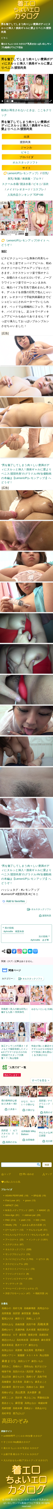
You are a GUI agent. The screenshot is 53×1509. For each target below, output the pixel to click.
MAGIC (42, 1210)
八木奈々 (12, 1109)
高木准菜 (31, 1329)
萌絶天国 (39, 1293)
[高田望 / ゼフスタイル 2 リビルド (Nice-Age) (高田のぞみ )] (9, 1125)
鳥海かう (39, 1371)
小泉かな (30, 1109)
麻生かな (33, 1344)
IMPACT (9, 1205)
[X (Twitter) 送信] (9, 951)
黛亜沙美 (32, 1334)
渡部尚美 (46, 915)
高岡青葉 (6, 1313)
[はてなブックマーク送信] (30, 951)
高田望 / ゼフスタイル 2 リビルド (9, 1133)
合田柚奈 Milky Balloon (28, 1132)
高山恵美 (20, 1392)
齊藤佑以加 (43, 1397)
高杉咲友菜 (22, 1339)
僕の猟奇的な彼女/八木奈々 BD (9, 1102)
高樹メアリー (9, 1355)
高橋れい (17, 1366)
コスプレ (38, 189)
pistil (23, 1220)
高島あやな (41, 1408)
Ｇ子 (15, 1334)
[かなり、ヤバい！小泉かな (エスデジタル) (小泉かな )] (28, 1096)
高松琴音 (6, 1413)
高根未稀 (17, 1408)
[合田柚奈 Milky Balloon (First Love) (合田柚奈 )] (28, 1126)
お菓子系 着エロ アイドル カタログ (21, 1454)
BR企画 (37, 1195)
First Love (10, 1200)
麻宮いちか (37, 1361)
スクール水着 (10, 184)
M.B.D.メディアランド (16, 1210)
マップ (47, 1174)
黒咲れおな (7, 1324)
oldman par (30, 1215)
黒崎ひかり (7, 1329)
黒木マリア (21, 1344)
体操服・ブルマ (32, 178)
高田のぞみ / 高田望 (23, 1371)
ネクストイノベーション (17, 1269)
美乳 (10, 178)
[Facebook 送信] (14, 951)
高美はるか (7, 1350)
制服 (17, 178)
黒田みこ (6, 1366)
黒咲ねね (28, 1366)
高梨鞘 (18, 1350)
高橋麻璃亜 (30, 1308)
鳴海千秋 (6, 1371)
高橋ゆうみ (32, 1386)
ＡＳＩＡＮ (32, 1355)
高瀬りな (28, 1381)
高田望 (16, 1313)
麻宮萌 (22, 1334)
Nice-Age (9, 1215)
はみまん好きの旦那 (32, 1225)
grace (28, 1200)
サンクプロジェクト (15, 1254)
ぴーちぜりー (12, 1229)
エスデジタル (12, 1244)
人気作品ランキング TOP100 (25, 194)
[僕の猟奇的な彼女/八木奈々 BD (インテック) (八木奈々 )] (9, 1095)
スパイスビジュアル (15, 1259)
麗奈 (42, 1386)
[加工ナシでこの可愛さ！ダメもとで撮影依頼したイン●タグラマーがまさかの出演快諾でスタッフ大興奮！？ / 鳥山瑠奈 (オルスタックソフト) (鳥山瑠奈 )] (15, 1041)
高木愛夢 (32, 1392)
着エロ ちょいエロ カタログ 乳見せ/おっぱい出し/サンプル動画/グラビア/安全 (26, 45)
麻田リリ (20, 1318)
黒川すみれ (19, 1386)
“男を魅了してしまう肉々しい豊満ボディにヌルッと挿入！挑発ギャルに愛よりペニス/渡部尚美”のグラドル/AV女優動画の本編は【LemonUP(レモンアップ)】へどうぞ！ (26, 473)
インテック (34, 1239)
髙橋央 (36, 1313)
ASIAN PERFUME (14, 1195)
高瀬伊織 (20, 1329)
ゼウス (41, 1259)
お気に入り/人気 (10, 1182)
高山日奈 (6, 1376)
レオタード (24, 189)
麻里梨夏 (26, 1313)
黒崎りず (31, 1376)
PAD (7, 1220)
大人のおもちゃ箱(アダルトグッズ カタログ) (25, 1460)
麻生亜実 (46, 1339)
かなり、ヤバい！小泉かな (28, 1103)
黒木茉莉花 (7, 1344)
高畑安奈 (43, 1334)
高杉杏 (18, 1397)
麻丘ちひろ (19, 1376)
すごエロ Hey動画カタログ (16, 1442)
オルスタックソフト (25, 162)
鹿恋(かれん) (8, 1339)
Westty (8, 1225)
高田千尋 (31, 1324)
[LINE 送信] (24, 951)
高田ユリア (24, 1361)
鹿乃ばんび (19, 1413)
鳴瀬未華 (42, 1403)
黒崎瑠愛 (6, 1408)
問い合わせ (26, 1174)
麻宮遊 (19, 1403)
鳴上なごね (30, 1397)
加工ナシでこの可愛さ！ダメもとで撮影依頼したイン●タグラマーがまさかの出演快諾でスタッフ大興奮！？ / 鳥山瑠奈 (14, 1052)
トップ (6, 1174)
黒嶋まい (28, 1408)
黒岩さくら (7, 1403)
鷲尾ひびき (7, 1318)
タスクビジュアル (14, 1264)
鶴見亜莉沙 (43, 1329)
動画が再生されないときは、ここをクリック (26, 112)
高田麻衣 (34, 1339)
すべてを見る (41, 1080)
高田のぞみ (11, 1141)
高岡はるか (30, 1403)
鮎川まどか (41, 1366)
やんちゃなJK (35, 1229)
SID (37, 1220)
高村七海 (17, 1308)
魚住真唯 (28, 1350)
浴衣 (46, 184)
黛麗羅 (21, 1355)
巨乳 (45, 173)
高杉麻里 (6, 1386)
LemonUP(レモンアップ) (23, 173)
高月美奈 (17, 1381)
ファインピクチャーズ (16, 1278)
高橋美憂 (20, 1324)
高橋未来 (43, 1324)
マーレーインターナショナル (19, 1288)
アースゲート (12, 1239)
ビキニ (25, 152)
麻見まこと (41, 1381)
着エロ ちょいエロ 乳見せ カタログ (21, 1448)
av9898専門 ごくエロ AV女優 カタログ (22, 1435)
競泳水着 (25, 184)
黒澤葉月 (39, 1350)
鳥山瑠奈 (44, 1355)
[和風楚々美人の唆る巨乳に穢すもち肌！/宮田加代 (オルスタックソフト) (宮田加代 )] (15, 1004)
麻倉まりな (9, 1361)
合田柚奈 (30, 1139)
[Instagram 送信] (19, 951)
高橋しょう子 (33, 1318)
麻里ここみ (7, 1397)
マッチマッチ (12, 1283)
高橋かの (6, 1308)
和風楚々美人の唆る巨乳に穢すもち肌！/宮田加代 (14, 1010)
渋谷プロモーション (15, 1293)
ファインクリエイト (15, 1273)
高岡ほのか (43, 1308)
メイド (11, 189)
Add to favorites (15, 901)
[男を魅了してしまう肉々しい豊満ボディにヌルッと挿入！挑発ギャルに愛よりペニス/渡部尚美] (26, 218)
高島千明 (42, 1376)
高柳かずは (7, 1392)
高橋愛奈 (6, 1381)
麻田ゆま (6, 1334)
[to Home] (26, 18)
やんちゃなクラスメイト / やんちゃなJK (25, 1234)
